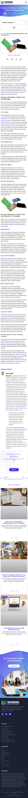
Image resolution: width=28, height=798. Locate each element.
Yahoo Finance (23, 408)
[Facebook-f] (2, 714)
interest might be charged (8, 122)
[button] (26, 2)
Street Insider (9, 410)
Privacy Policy (18, 795)
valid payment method (17, 171)
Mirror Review (19, 410)
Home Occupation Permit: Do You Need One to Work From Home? (14, 575)
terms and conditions (9, 260)
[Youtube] (10, 714)
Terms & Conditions (11, 795)
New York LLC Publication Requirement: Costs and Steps (14, 522)
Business (6, 33)
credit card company (6, 316)
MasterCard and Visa (15, 168)
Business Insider (14, 408)
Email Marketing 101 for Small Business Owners (14, 629)
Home (2, 33)
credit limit (3, 118)
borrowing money (14, 125)
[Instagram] (6, 714)
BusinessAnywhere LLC (16, 792)
